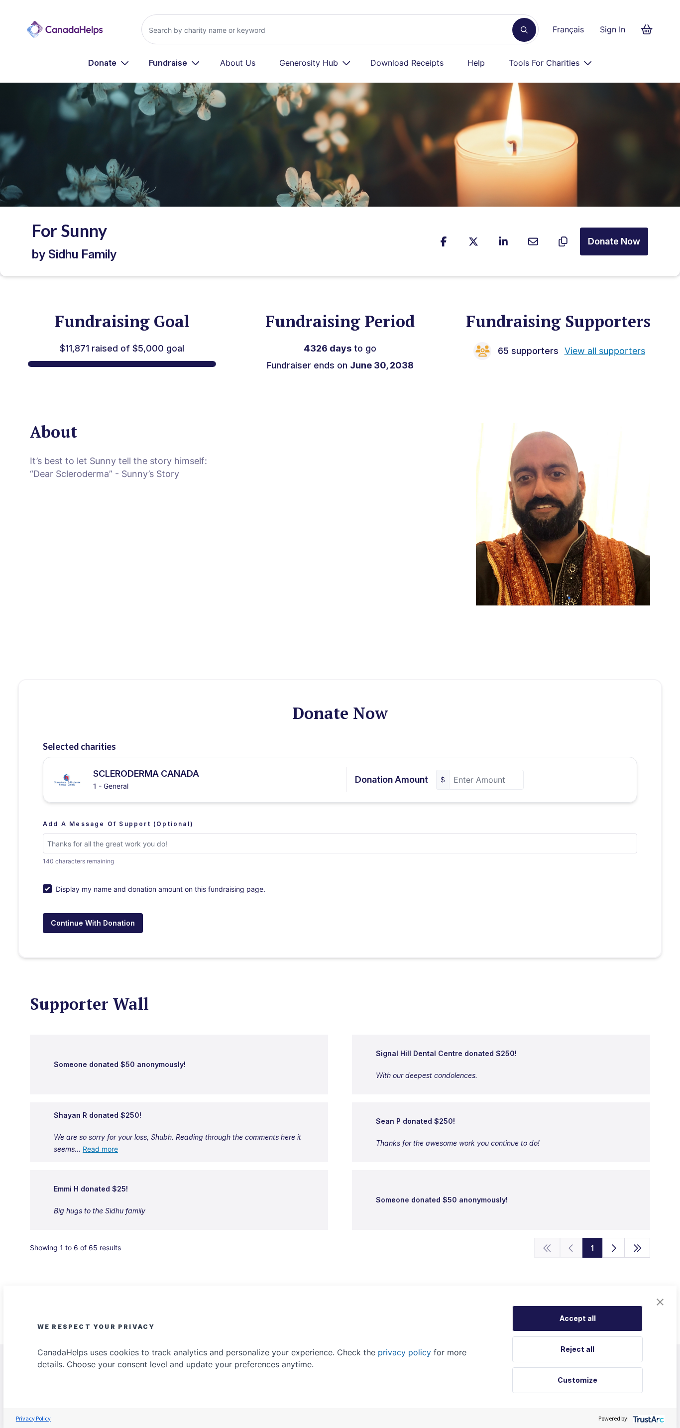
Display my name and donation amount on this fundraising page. (160, 889)
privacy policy (404, 1352)
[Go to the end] (638, 1248)
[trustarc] (647, 1418)
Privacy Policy (33, 1418)
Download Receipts (407, 63)
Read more (100, 1149)
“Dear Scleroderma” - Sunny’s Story (104, 474)
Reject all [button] (577, 1349)
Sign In (612, 29)
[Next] (613, 1248)
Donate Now (614, 241)
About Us (237, 63)
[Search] (524, 30)
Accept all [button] (578, 1318)
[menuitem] (108, 63)
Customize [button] (577, 1380)
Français (568, 29)
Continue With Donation (93, 923)
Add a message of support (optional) (118, 824)
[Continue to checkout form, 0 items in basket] (650, 29)
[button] (660, 1302)
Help (476, 63)
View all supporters (605, 351)
